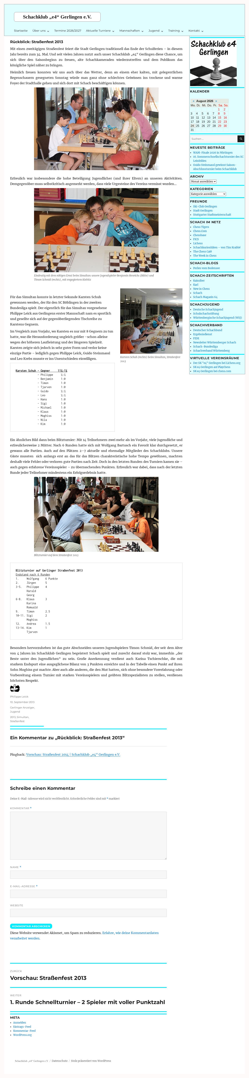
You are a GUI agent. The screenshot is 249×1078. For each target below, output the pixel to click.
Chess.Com (200, 231)
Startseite (21, 30)
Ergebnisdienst (202, 334)
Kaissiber (199, 280)
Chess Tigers (201, 227)
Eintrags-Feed (22, 1026)
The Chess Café (202, 251)
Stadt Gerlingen (203, 210)
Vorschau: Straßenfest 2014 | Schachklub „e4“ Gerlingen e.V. (73, 754)
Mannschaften (129, 30)
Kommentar (21, 808)
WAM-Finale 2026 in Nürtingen (213, 152)
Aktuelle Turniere (98, 30)
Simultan (23, 717)
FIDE (196, 338)
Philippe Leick (19, 696)
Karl (195, 284)
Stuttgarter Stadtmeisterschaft (212, 214)
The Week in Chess (205, 255)
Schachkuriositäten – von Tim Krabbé (216, 247)
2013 (13, 717)
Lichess (198, 243)
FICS (196, 239)
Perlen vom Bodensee (206, 268)
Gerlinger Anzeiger (22, 707)
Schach (197, 293)
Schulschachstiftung (206, 313)
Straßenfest (17, 721)
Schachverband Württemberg (211, 350)
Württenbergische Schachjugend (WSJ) (217, 317)
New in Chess (201, 289)
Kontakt (194, 30)
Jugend (154, 30)
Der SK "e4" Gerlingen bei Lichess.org (216, 363)
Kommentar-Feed (24, 1031)
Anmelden (19, 1022)
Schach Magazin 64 (205, 297)
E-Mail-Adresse (24, 886)
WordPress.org (22, 1035)
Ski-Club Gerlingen (205, 206)
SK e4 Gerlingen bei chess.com (212, 371)
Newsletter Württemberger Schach (214, 342)
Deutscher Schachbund (207, 330)
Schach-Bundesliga (205, 346)
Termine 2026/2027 (67, 30)
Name (15, 867)
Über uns (39, 30)
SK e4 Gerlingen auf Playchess (211, 367)
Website (16, 905)
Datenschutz (60, 1061)
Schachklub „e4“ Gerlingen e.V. (57, 17)
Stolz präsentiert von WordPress (91, 1061)
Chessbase (199, 235)
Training (174, 30)
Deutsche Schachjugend (208, 309)
